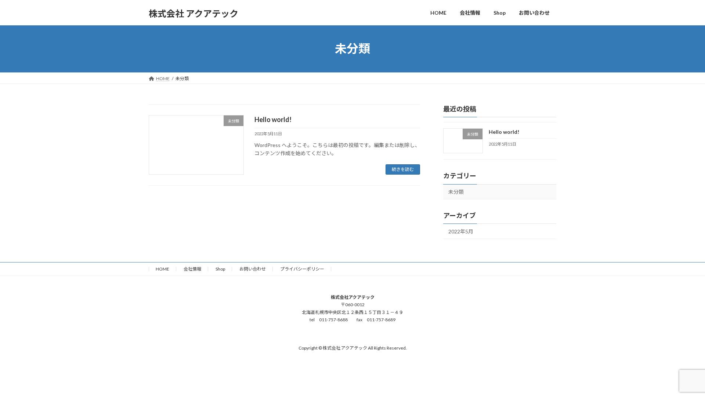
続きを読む (403, 169)
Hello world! (273, 119)
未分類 (456, 192)
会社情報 (192, 269)
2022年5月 (460, 231)
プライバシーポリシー (302, 269)
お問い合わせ (252, 269)
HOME (162, 269)
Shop (220, 269)
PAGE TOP (682, 378)
